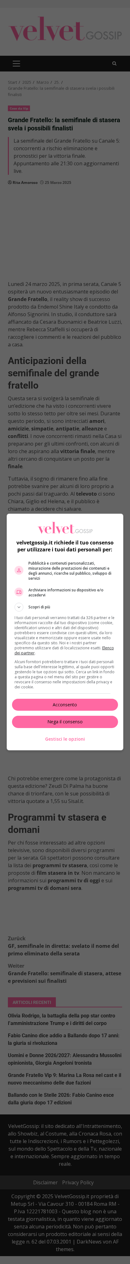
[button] (65, 607)
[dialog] (65, 632)
